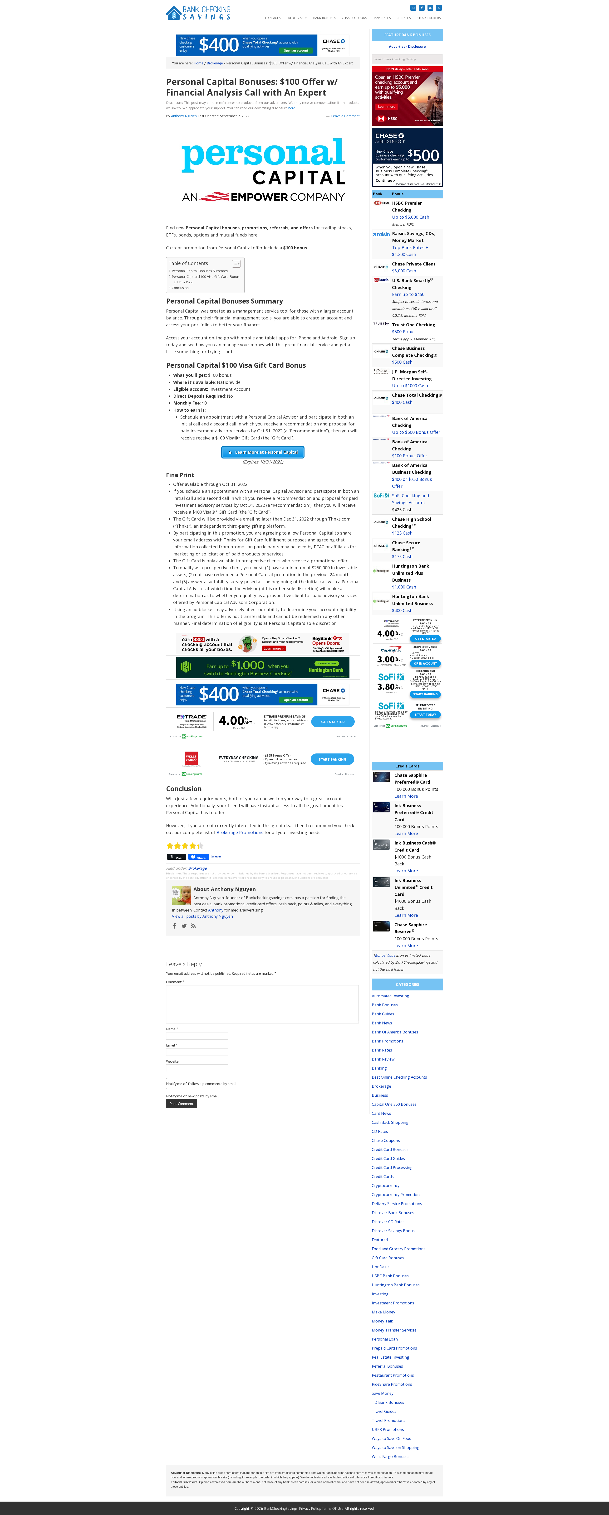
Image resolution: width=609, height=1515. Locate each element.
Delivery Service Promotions (397, 1203)
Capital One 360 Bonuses (394, 1104)
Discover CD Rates (388, 1221)
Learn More (406, 796)
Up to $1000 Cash (410, 385)
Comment (175, 981)
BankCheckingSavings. (281, 1508)
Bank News (382, 1023)
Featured (380, 1239)
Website (172, 1061)
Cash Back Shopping (390, 1122)
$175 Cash (402, 556)
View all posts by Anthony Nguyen (202, 916)
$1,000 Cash (404, 587)
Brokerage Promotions (239, 832)
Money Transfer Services (394, 1330)
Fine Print (186, 282)
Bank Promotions (387, 1041)
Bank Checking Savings (198, 15)
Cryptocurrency (385, 1185)
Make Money (383, 1312)
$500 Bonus (404, 331)
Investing (380, 1294)
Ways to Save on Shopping (395, 1447)
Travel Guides (384, 1411)
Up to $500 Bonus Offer (416, 432)
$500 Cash (402, 362)
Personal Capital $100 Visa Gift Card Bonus (206, 276)
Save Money (382, 1393)
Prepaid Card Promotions (394, 1348)
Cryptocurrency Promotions (397, 1194)
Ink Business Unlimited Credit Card (413, 887)
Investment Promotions (393, 1303)
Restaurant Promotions (393, 1375)
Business (380, 1095)
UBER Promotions (388, 1429)
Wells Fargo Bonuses (390, 1456)
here (291, 108)
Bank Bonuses (385, 1005)
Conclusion (180, 287)
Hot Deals (380, 1266)
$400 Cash (402, 402)
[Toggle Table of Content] (234, 264)
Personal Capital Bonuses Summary (200, 271)
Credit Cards (383, 1176)
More (216, 856)
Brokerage (197, 868)
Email (171, 1045)
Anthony (215, 910)
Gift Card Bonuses (388, 1257)
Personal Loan (385, 1339)
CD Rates (380, 1131)
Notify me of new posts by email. (192, 1096)
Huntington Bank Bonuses (396, 1285)
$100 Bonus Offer (409, 455)
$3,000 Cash (404, 271)
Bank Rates (382, 1050)
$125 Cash (402, 533)
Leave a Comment (345, 116)
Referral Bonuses (387, 1366)
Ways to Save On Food (391, 1438)
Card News (381, 1113)
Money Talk (382, 1321)
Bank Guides (383, 1014)
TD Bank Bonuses (388, 1402)
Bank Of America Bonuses (395, 1032)
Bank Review (383, 1059)
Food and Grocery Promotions (398, 1248)
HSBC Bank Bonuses (390, 1276)
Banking (379, 1068)
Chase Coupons (386, 1140)
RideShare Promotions (392, 1384)
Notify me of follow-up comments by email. (201, 1083)
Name (172, 1029)
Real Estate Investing (390, 1357)
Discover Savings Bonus (393, 1230)
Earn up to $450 (408, 294)
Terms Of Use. (333, 1508)
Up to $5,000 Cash (410, 217)
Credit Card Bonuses (390, 1149)
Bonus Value (385, 955)
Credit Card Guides (388, 1158)
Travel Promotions (388, 1420)
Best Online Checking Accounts (399, 1077)
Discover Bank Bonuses (393, 1212)
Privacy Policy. (310, 1508)
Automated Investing (390, 996)
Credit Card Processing (392, 1167)
